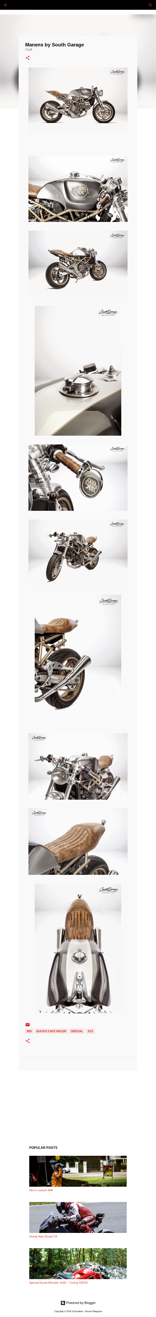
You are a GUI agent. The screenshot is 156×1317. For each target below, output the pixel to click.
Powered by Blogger (80, 1303)
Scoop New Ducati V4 (43, 1236)
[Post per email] (27, 1026)
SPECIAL (77, 1031)
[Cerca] (17, 5)
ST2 (90, 1031)
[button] (27, 58)
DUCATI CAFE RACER (51, 1031)
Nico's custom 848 (41, 1190)
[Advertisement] (78, 1104)
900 (29, 1031)
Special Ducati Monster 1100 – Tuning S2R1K (58, 1282)
